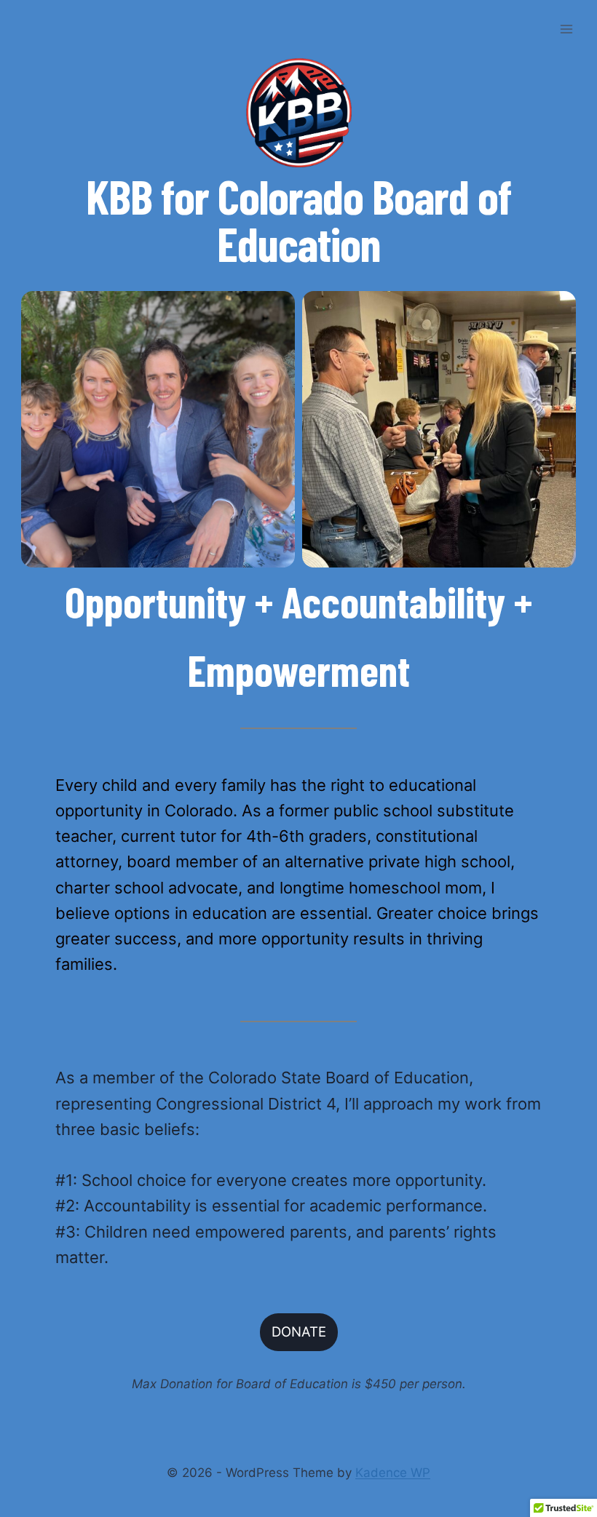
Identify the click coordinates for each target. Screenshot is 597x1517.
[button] (157, 429)
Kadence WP (392, 1472)
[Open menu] (566, 28)
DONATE (299, 1331)
